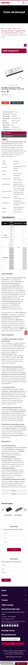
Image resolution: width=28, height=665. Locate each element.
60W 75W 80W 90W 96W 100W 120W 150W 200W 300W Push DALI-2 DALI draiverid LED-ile (9, 515)
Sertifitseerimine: (7, 129)
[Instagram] (12, 625)
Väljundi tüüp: (6, 116)
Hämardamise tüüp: (7, 112)
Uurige (5, 102)
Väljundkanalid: (6, 118)
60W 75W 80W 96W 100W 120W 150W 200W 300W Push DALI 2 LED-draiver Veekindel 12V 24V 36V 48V (19, 515)
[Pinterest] (15, 625)
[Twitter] (7, 625)
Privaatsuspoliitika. (8, 653)
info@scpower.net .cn (10, 619)
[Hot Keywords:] (25, 45)
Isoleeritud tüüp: (7, 114)
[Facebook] (2, 625)
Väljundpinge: (6, 127)
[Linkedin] (5, 625)
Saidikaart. (21, 652)
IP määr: (4, 120)
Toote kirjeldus (7, 133)
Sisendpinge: (6, 122)
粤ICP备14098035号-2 (19, 653)
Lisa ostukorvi (18, 102)
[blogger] (17, 625)
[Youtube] (10, 625)
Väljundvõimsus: (7, 125)
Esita (14, 549)
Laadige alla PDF (7, 136)
